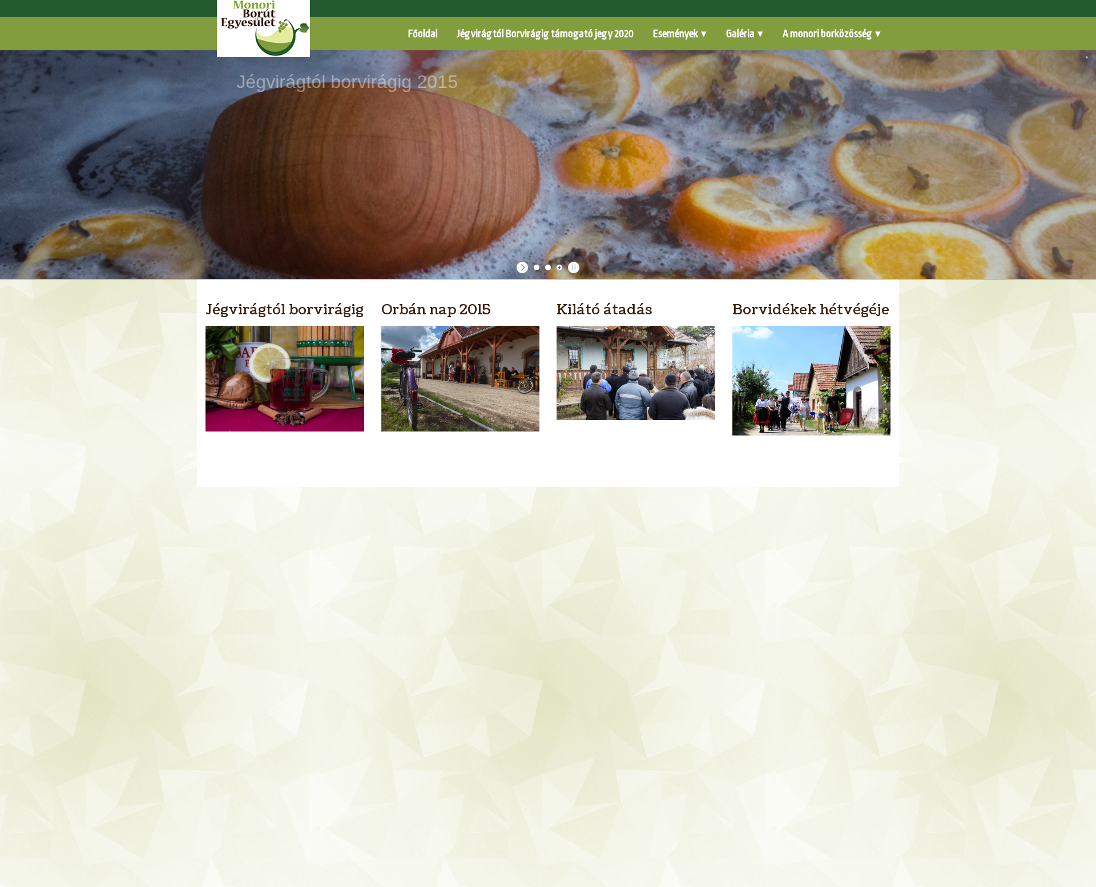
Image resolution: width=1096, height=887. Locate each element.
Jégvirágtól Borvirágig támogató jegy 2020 (545, 33)
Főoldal (423, 33)
